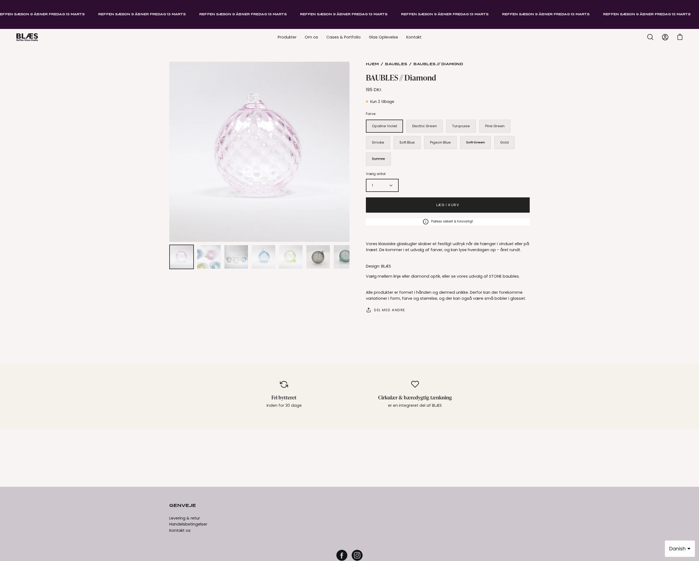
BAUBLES (396, 64)
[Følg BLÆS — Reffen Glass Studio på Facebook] (341, 555)
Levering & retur (184, 518)
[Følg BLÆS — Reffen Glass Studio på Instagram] (357, 555)
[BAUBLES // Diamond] (181, 257)
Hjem (372, 64)
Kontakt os (180, 530)
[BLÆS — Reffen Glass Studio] (27, 37)
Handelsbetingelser (188, 524)
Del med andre (389, 310)
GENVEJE (182, 506)
